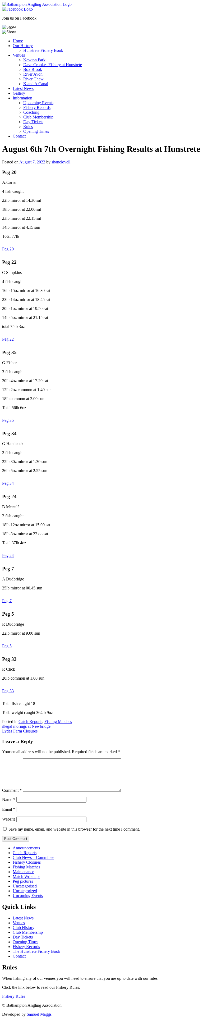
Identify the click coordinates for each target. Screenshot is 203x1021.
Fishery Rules (13, 996)
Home (18, 41)
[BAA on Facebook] (17, 9)
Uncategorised (25, 886)
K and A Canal (35, 83)
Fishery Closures (27, 862)
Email (8, 809)
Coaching (31, 112)
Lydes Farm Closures (20, 731)
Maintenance (23, 871)
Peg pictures (23, 881)
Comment (12, 790)
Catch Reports (30, 721)
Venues (19, 55)
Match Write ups (26, 876)
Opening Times (36, 131)
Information (22, 98)
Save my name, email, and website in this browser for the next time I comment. (74, 829)
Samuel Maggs (39, 1014)
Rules (28, 126)
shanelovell (61, 162)
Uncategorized (25, 891)
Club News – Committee (33, 857)
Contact (19, 136)
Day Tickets (33, 122)
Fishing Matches (58, 721)
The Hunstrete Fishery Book (36, 951)
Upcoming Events (38, 102)
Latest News (23, 88)
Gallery (19, 93)
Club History (23, 927)
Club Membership (38, 117)
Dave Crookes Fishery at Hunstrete (52, 64)
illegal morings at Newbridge (26, 726)
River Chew (33, 79)
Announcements (26, 848)
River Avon (33, 74)
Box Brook (32, 69)
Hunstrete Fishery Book (43, 50)
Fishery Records (36, 107)
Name (8, 799)
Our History (23, 45)
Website (8, 819)
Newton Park (34, 60)
